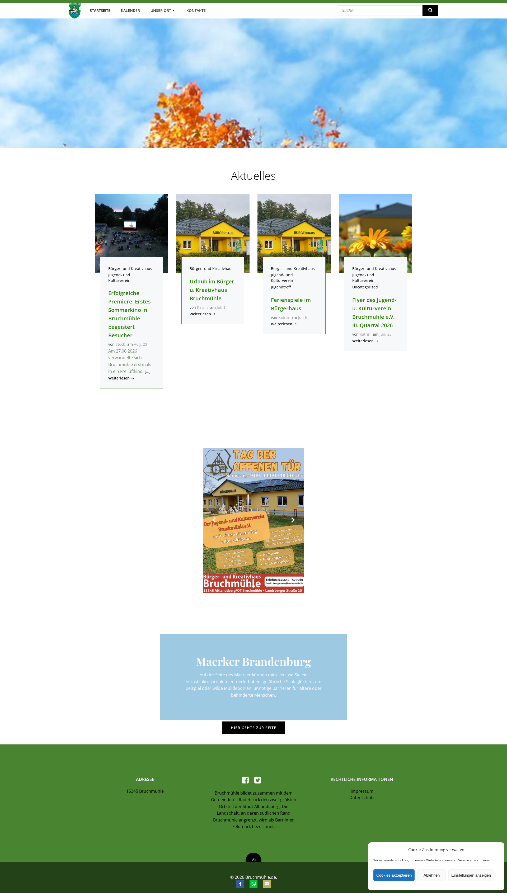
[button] (248, 586)
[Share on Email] (267, 884)
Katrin (202, 307)
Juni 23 (385, 334)
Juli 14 (222, 307)
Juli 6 (302, 317)
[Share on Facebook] (240, 884)
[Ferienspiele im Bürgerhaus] (294, 233)
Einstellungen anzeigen (471, 875)
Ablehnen (432, 875)
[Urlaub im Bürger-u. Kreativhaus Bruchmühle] (213, 233)
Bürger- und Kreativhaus (130, 268)
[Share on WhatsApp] (253, 884)
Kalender (130, 10)
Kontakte (196, 10)
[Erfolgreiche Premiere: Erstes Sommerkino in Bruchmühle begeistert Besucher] (131, 233)
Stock (120, 344)
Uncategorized (365, 286)
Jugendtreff (281, 286)
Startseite (100, 10)
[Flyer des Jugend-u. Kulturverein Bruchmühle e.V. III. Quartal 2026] (375, 233)
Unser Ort (161, 10)
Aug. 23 (140, 344)
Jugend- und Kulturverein (119, 277)
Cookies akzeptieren (394, 875)
